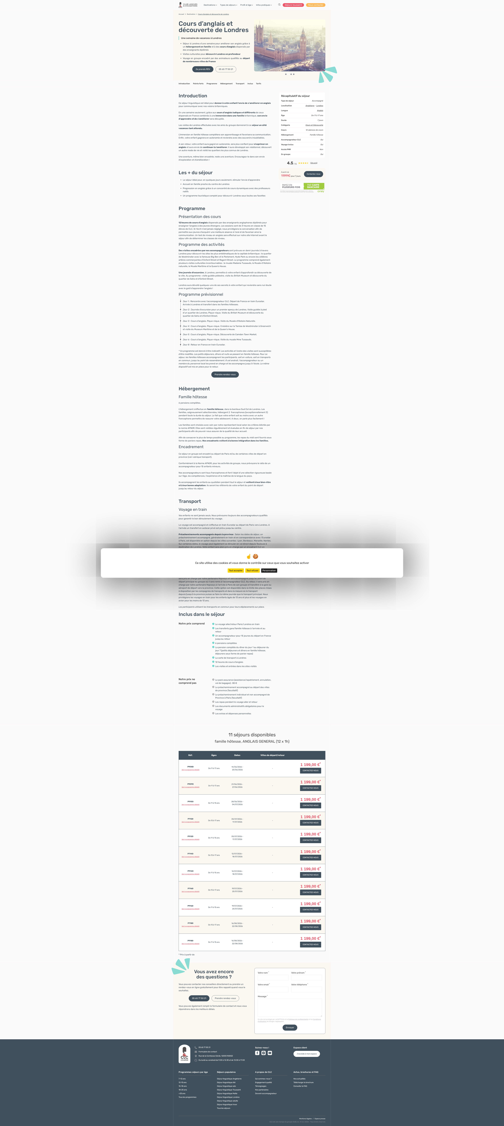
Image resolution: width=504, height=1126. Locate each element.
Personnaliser (269, 570)
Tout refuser (252, 570)
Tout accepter (236, 570)
